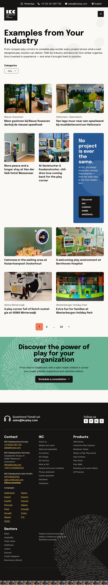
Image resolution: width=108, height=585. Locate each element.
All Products (78, 472)
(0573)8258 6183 (11, 477)
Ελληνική (8, 505)
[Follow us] (86, 421)
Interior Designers (11, 556)
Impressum (43, 483)
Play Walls (77, 464)
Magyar (7, 517)
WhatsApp (29, 3)
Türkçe (24, 513)
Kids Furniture (79, 457)
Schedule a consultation (52, 379)
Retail (6, 533)
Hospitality (8, 537)
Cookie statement (46, 475)
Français (24, 501)
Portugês (25, 509)
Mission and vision (47, 445)
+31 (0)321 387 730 (12, 444)
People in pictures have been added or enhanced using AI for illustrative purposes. (52, 536)
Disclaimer (43, 479)
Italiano (24, 505)
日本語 (7, 521)
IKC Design (43, 457)
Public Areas (9, 541)
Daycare (7, 552)
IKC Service (44, 460)
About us (43, 442)
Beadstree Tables (80, 449)
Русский (7, 513)
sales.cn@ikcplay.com (13, 480)
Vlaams (24, 493)
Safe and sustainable (48, 449)
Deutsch (24, 497)
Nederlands (9, 493)
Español (7, 501)
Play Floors (78, 460)
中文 (23, 517)
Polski (6, 509)
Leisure (7, 549)
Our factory (44, 453)
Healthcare (9, 545)
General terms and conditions (51, 468)
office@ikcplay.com (12, 465)
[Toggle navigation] (101, 14)
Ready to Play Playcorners (84, 453)
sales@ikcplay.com (77, 3)
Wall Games (78, 442)
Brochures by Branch (13, 560)
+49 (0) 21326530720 (14, 468)
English (7, 497)
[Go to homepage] (10, 14)
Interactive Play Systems (84, 445)
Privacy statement (47, 472)
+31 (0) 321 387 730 (51, 3)
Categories (10, 65)
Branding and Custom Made (85, 468)
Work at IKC (44, 464)
